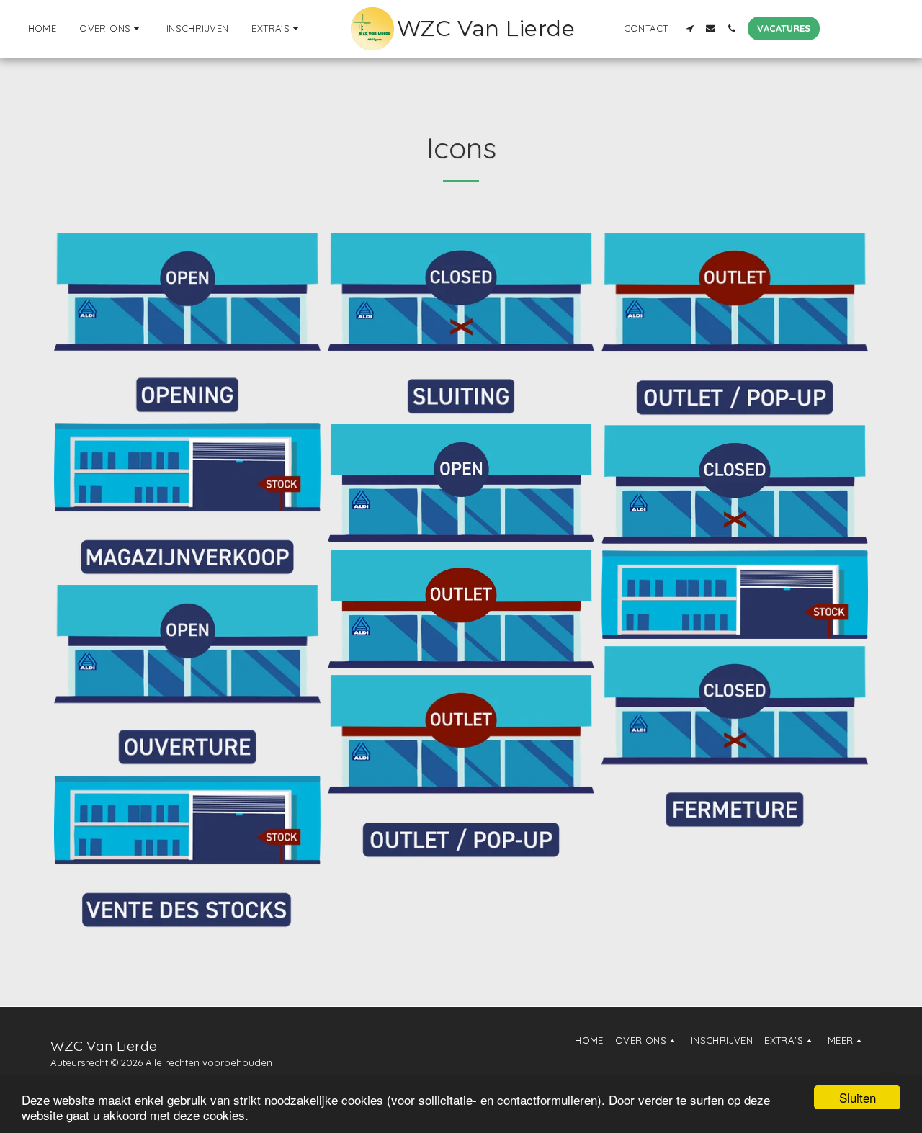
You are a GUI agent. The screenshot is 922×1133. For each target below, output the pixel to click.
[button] (111, 28)
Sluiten (857, 1097)
